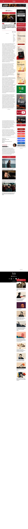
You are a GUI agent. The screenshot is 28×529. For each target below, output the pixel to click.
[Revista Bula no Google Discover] (9, 10)
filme (10, 85)
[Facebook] (9, 278)
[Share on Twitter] (13, 31)
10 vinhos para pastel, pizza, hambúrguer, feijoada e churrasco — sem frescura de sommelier (21, 350)
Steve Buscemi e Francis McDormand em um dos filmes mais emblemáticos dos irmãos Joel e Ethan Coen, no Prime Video (9, 181)
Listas (21, 138)
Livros (21, 140)
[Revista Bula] (14, 1)
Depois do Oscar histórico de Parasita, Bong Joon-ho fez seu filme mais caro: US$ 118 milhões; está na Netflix (8, 194)
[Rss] (18, 278)
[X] (13, 278)
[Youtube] (16, 278)
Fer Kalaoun (4, 145)
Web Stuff (21, 145)
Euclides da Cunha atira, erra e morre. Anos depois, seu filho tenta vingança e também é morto (21, 318)
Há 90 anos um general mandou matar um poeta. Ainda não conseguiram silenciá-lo (20, 300)
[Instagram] (8, 146)
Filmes (3, 23)
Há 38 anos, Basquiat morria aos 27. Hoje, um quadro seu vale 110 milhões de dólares (21, 379)
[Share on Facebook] (12, 31)
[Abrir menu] (22, 1)
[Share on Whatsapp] (15, 31)
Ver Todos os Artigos (4, 146)
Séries (21, 133)
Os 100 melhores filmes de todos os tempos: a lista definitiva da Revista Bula (21, 289)
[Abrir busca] (3, 1)
